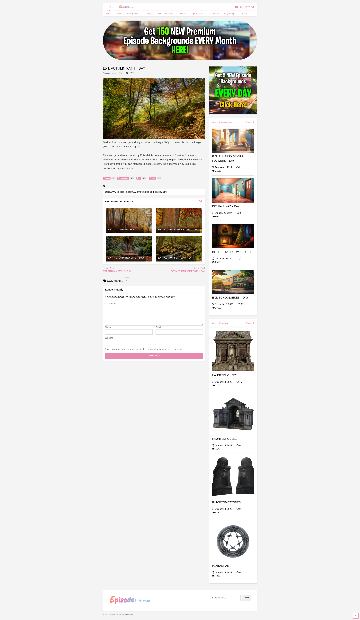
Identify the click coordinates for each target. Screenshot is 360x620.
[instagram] (241, 7)
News (119, 13)
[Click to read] (129, 220)
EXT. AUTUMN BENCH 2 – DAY (126, 257)
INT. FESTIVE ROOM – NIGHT (231, 251)
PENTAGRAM (221, 565)
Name (108, 327)
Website (109, 338)
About (244, 13)
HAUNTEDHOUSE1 (224, 438)
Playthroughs (230, 13)
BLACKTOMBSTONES (226, 502)
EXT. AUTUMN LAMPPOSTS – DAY (188, 271)
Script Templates (165, 13)
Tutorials (182, 13)
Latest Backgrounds (222, 122)
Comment (110, 303)
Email (159, 327)
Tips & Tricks (197, 13)
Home (108, 13)
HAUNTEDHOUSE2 (224, 375)
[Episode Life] (126, 8)
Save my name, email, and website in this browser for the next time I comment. (144, 349)
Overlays (148, 13)
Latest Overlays (220, 323)
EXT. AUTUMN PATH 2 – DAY (125, 229)
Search (246, 598)
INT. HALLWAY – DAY (225, 206)
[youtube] (236, 7)
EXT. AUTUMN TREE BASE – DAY (178, 229)
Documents (214, 13)
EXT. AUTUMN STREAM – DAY (176, 257)
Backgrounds (133, 13)
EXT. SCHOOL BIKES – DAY (230, 297)
